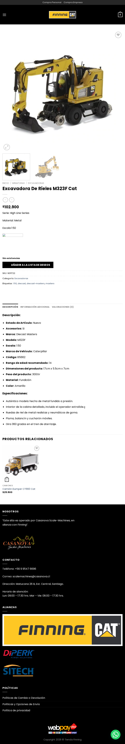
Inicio (5, 183)
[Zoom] (7, 147)
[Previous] (9, 91)
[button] (115, 734)
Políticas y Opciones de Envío (21, 704)
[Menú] (4, 15)
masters (50, 283)
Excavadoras (36, 183)
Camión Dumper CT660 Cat (18, 489)
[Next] (116, 91)
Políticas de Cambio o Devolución (23, 698)
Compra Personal (51, 2)
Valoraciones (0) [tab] (63, 307)
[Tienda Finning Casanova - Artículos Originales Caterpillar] (62, 14)
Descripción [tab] (10, 307)
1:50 (15, 283)
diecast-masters (36, 283)
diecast (22, 283)
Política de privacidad (16, 710)
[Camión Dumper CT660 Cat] (21, 464)
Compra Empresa (73, 2)
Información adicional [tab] (35, 307)
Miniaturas (18, 183)
